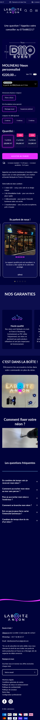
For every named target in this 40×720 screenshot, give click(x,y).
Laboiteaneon (10, 709)
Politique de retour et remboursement (15, 685)
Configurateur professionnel (11, 695)
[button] (14, 281)
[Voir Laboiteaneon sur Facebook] (4, 701)
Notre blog (6, 692)
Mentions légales (8, 680)
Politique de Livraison (9, 690)
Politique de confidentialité (11, 687)
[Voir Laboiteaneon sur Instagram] (10, 701)
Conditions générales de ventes (12, 682)
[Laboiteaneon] (12, 10)
